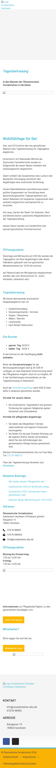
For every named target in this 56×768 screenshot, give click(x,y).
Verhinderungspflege (22, 387)
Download (8, 465)
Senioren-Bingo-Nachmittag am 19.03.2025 (30, 500)
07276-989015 (14, 455)
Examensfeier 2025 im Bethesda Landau (29, 486)
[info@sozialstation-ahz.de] (18, 539)
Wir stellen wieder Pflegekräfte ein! (27, 481)
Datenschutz (10, 756)
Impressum (29, 756)
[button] (53, 5)
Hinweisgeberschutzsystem (19, 763)
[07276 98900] (12, 530)
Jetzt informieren (13, 619)
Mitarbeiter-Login (13, 648)
